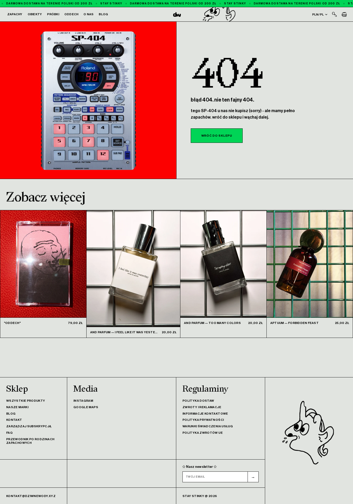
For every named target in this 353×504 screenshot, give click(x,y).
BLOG (103, 14)
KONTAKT (14, 419)
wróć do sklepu (216, 135)
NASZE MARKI (17, 407)
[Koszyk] (344, 14)
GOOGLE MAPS (85, 407)
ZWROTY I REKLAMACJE (201, 407)
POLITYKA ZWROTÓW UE (202, 432)
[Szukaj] (334, 14)
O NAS (88, 14)
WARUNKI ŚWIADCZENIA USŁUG (207, 426)
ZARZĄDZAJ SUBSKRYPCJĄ (28, 426)
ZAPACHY (14, 14)
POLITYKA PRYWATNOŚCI (203, 419)
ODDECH (71, 14)
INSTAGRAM (83, 400)
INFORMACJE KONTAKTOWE (205, 413)
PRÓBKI (53, 14)
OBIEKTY (35, 14)
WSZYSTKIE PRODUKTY (25, 400)
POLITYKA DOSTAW (198, 400)
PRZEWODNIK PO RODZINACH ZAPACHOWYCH (30, 441)
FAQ (9, 432)
